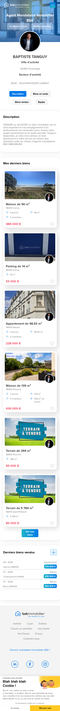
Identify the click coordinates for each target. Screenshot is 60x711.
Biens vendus (22, 102)
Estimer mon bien (42, 26)
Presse (38, 633)
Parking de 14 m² (18, 266)
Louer (30, 623)
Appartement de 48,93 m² (24, 323)
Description (18, 93)
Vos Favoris (24, 633)
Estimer (43, 623)
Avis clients (44, 628)
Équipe (41, 102)
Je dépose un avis (18, 26)
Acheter (17, 623)
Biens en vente (40, 93)
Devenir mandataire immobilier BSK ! (30, 650)
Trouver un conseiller (21, 628)
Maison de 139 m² (18, 385)
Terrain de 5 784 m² (19, 508)
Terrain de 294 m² (18, 450)
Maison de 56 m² (18, 204)
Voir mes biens (30, 533)
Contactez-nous (31, 638)
